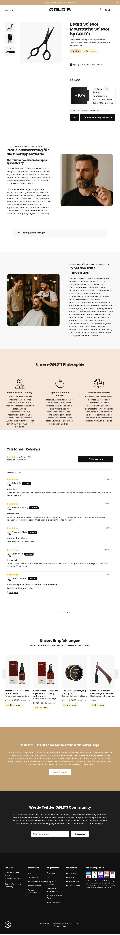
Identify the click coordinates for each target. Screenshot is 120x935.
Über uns (51, 873)
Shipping (84, 110)
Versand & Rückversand (52, 890)
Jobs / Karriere (53, 902)
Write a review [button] (96, 459)
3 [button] (60, 612)
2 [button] (56, 612)
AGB (29, 873)
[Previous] (4, 674)
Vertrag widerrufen (32, 891)
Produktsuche (72, 881)
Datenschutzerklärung (35, 881)
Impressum (33, 877)
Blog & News (71, 873)
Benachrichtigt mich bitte (99, 117)
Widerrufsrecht (34, 886)
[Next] (116, 674)
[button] (64, 612)
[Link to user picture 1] (12, 597)
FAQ (48, 877)
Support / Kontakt (51, 883)
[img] (12, 479)
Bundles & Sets (73, 886)
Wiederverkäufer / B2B (54, 897)
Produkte (70, 877)
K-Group (63, 926)
